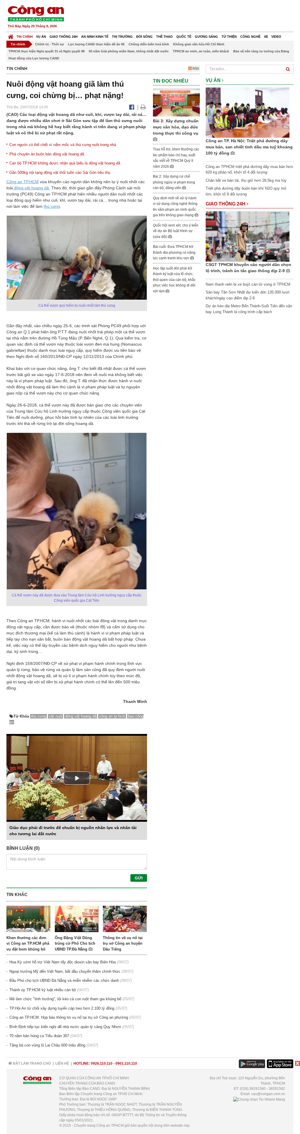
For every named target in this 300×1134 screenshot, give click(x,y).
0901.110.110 (126, 1063)
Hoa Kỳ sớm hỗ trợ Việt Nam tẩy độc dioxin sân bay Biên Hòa (62, 962)
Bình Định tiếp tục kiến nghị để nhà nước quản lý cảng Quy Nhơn (65, 1027)
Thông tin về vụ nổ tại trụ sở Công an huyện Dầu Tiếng (123, 943)
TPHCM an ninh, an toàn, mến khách (201, 51)
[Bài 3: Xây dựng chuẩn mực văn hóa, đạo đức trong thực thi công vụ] (176, 102)
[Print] (143, 107)
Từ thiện (229, 36)
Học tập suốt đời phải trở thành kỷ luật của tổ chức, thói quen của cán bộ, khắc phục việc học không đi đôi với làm (174, 279)
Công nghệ (250, 36)
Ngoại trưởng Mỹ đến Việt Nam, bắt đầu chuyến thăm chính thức (64, 971)
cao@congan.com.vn (268, 1094)
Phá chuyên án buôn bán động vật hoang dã (46, 154)
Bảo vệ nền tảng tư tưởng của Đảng (261, 51)
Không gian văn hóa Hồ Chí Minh (198, 44)
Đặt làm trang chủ (31, 1063)
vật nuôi (55, 716)
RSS (195, 68)
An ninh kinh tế (94, 36)
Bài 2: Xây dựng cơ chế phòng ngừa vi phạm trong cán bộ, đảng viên (174, 182)
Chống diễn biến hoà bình (149, 44)
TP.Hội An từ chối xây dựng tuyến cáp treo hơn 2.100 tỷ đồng (61, 1008)
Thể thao (164, 36)
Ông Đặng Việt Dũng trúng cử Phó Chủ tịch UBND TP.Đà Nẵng (75, 943)
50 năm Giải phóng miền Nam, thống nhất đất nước (129, 51)
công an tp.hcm (112, 716)
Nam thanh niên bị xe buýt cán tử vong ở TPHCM (248, 284)
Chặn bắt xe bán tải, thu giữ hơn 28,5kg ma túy (246, 180)
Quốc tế (183, 36)
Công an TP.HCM (22, 181)
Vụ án (41, 36)
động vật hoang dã (31, 188)
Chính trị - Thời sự (49, 44)
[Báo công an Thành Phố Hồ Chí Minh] (35, 13)
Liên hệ (62, 1063)
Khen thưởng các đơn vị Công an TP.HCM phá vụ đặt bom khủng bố (27, 943)
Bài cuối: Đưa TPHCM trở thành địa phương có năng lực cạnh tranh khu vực (174, 252)
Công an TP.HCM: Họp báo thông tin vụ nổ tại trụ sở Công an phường (68, 1017)
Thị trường (122, 36)
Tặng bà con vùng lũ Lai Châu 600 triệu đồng (47, 1045)
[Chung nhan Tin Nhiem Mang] (259, 1099)
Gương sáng (206, 36)
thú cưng (52, 206)
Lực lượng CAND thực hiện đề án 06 (96, 44)
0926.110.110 (101, 1063)
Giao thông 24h (64, 36)
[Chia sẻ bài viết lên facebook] (131, 107)
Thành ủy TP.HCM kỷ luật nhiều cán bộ (42, 990)
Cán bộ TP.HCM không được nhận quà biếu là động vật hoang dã (64, 163)
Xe (266, 36)
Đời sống (144, 36)
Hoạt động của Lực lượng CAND (33, 58)
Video (276, 36)
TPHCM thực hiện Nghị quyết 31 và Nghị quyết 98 (46, 51)
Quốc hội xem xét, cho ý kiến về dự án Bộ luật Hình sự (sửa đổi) (175, 231)
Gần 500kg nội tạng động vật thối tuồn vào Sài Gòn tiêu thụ (59, 172)
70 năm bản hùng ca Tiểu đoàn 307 (39, 1036)
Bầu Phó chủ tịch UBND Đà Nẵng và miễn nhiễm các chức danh (64, 980)
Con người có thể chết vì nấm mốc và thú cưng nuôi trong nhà (62, 145)
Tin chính (24, 36)
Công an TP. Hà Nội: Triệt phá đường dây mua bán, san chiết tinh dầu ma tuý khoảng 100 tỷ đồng (249, 146)
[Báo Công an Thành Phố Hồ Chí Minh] (10, 35)
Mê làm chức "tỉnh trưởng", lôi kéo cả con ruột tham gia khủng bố (65, 999)
